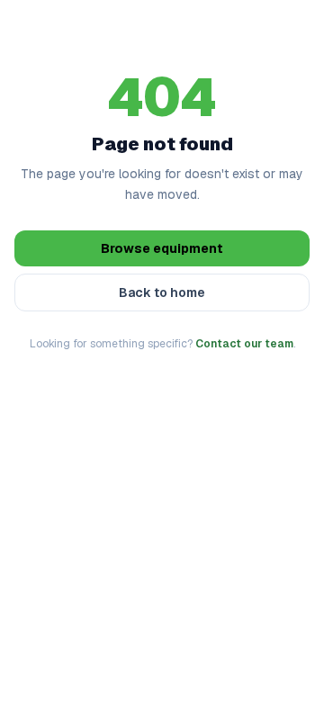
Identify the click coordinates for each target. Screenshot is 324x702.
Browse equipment (162, 248)
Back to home (162, 292)
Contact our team (244, 344)
